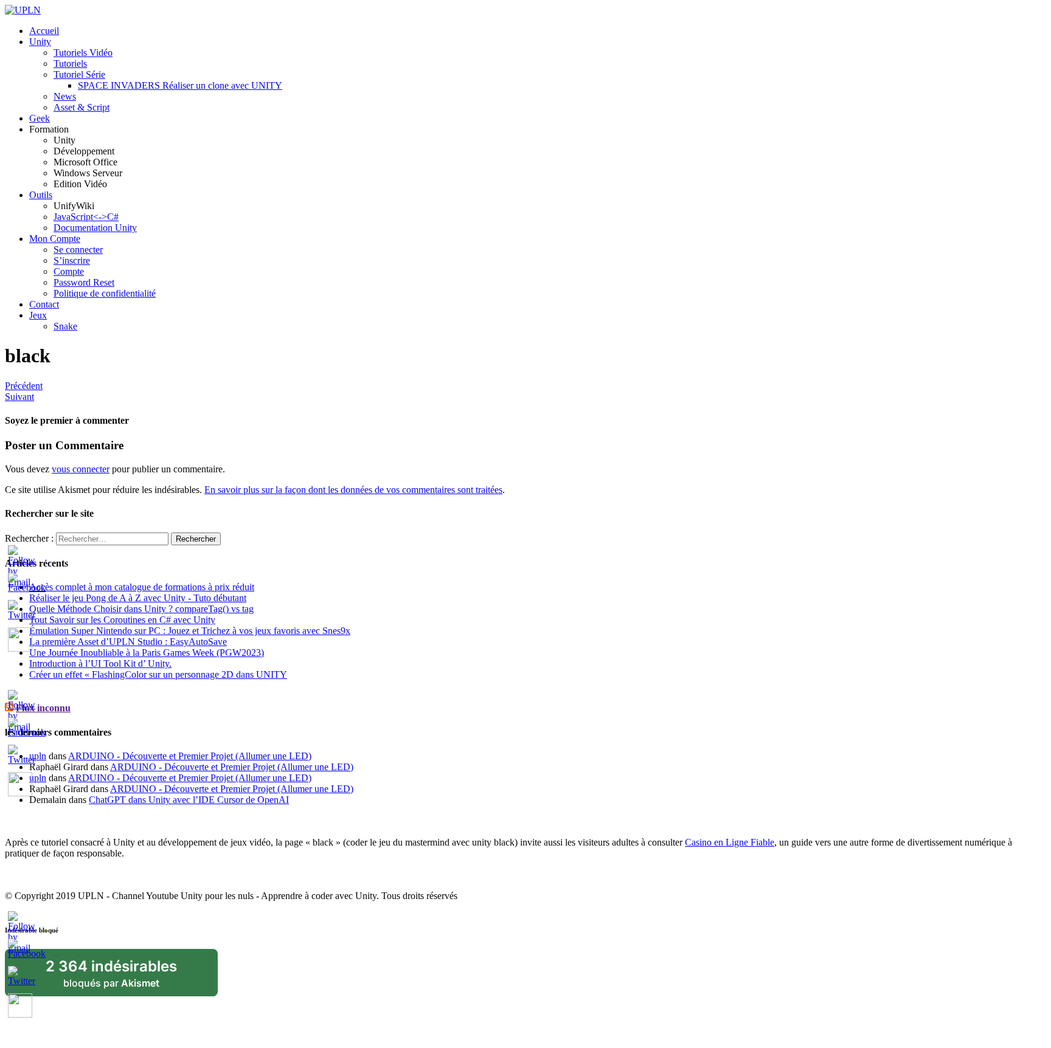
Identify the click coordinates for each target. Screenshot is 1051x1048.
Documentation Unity (95, 227)
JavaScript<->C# (86, 217)
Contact (44, 304)
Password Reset (84, 282)
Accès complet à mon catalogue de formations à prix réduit (141, 587)
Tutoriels (70, 63)
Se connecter (78, 249)
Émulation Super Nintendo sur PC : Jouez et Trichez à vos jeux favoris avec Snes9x (189, 631)
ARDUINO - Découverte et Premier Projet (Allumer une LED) (189, 756)
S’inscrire (72, 260)
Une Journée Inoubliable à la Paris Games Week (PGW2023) (146, 652)
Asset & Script (81, 107)
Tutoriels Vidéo (83, 52)
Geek (39, 118)
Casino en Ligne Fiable (729, 842)
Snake (65, 326)
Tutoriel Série (79, 74)
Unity (40, 41)
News (65, 96)
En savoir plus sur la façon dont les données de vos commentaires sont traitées (353, 489)
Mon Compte (54, 238)
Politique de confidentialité (105, 293)
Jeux (38, 315)
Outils (40, 195)
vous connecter (80, 469)
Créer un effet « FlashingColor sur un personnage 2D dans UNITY (158, 674)
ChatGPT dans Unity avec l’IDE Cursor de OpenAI (189, 800)
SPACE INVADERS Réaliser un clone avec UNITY (180, 85)
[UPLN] (23, 10)
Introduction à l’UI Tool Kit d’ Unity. (100, 663)
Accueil (44, 31)
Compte (69, 271)
